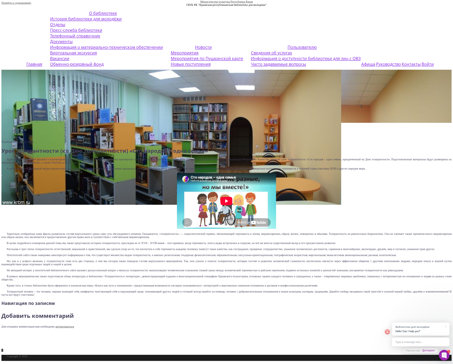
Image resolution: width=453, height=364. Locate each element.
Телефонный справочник (75, 36)
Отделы (57, 24)
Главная (34, 64)
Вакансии (59, 58)
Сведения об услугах (271, 53)
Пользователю (302, 47)
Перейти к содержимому (16, 2)
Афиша (368, 64)
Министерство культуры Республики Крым (226, 1)
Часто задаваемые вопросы (278, 64)
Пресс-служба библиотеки (76, 30)
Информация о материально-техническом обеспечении (106, 47)
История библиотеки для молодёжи (86, 19)
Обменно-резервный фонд (77, 64)
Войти (428, 64)
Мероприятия (185, 53)
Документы (61, 41)
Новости (203, 47)
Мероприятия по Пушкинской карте (207, 58)
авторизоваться (64, 326)
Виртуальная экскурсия (73, 53)
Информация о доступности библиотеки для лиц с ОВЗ (306, 58)
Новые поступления (191, 64)
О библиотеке (103, 13)
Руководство (388, 64)
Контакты (411, 64)
